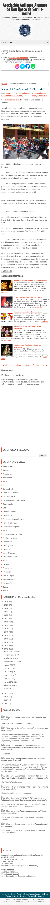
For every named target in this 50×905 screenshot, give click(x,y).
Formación (7, 542)
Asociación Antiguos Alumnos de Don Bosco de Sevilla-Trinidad (25, 9)
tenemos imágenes (11, 100)
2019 (6, 625)
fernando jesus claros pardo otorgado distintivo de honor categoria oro (24, 777)
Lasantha (40, 899)
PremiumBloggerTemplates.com (14, 901)
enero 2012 (8, 689)
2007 (6, 704)
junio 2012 (8, 672)
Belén (5, 481)
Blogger (41, 896)
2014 (6, 642)
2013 (6, 645)
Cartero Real (8, 489)
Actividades (8, 466)
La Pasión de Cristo (10, 557)
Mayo (5, 561)
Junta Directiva (9, 553)
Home (4, 84)
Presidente (7, 568)
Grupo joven (8, 545)
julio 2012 (8, 668)
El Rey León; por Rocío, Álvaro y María (28, 297)
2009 (6, 700)
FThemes (17, 899)
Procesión (7, 572)
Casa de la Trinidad (10, 493)
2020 (6, 622)
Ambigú (6, 470)
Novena (6, 564)
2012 (6, 649)
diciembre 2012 (10, 651)
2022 (6, 615)
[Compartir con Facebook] (10, 271)
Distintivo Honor (9, 512)
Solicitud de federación (18, 58)
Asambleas (7, 474)
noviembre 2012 (10, 655)
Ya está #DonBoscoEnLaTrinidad (23, 89)
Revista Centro (9, 579)
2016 (6, 635)
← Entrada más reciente (11, 365)
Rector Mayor (8, 576)
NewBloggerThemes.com (38, 901)
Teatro (5, 587)
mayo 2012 (8, 675)
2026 (6, 602)
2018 (6, 629)
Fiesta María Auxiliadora (12, 534)
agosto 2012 (9, 665)
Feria (5, 530)
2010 (6, 697)
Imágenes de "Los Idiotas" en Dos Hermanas (30, 281)
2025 (6, 605)
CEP (4, 485)
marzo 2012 (8, 682)
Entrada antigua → (40, 365)
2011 (6, 693)
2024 (6, 608)
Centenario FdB (9, 496)
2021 (6, 618)
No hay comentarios (39, 96)
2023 (6, 612)
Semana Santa (9, 583)
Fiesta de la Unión (10, 538)
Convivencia (8, 504)
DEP (4, 508)
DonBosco (7, 515)
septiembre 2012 (11, 662)
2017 (6, 632)
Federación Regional (11, 527)
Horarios (6, 549)
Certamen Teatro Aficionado (14, 500)
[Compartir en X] (8, 271)
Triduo (5, 591)
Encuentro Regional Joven (13, 519)
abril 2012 (8, 679)
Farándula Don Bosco (11, 523)
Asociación (7, 478)
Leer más (4, 292)
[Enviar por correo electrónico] (2, 271)
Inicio (27, 365)
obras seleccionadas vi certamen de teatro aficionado (23, 800)
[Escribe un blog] (5, 271)
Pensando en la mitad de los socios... (28, 312)
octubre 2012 (9, 658)
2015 (6, 639)
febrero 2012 (9, 685)
